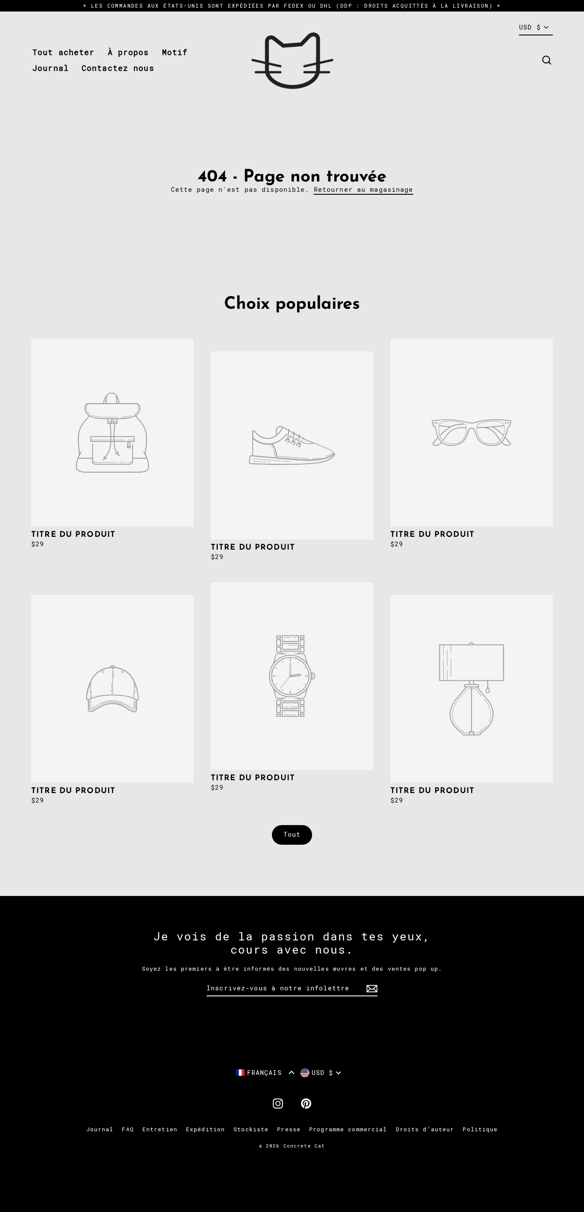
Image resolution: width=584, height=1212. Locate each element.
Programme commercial (348, 1129)
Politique (480, 1129)
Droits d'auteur (425, 1129)
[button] (265, 1073)
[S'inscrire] (371, 988)
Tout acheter (63, 52)
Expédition (205, 1129)
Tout (292, 834)
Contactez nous (118, 68)
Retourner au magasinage (363, 189)
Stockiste (250, 1129)
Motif (175, 52)
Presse (289, 1129)
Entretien (159, 1129)
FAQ (127, 1129)
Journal (50, 68)
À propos (128, 52)
